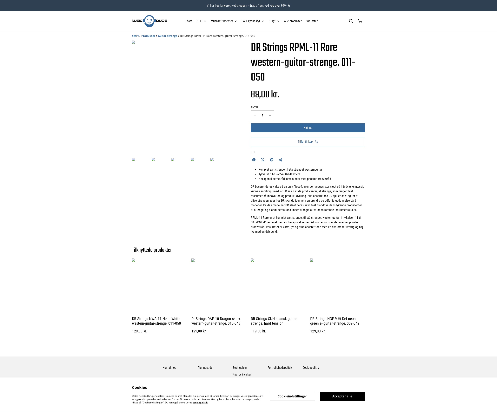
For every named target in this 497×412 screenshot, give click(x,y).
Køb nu (308, 128)
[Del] (280, 160)
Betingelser (240, 367)
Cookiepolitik (310, 367)
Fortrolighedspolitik (280, 367)
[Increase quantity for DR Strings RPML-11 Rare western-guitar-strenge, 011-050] (270, 115)
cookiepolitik (200, 402)
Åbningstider (206, 367)
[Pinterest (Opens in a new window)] (272, 160)
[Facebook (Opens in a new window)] (254, 160)
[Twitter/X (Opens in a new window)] (263, 160)
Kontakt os (169, 367)
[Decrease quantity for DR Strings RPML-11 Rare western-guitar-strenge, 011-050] (255, 115)
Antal (255, 107)
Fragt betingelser (242, 374)
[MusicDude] (149, 21)
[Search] (351, 21)
